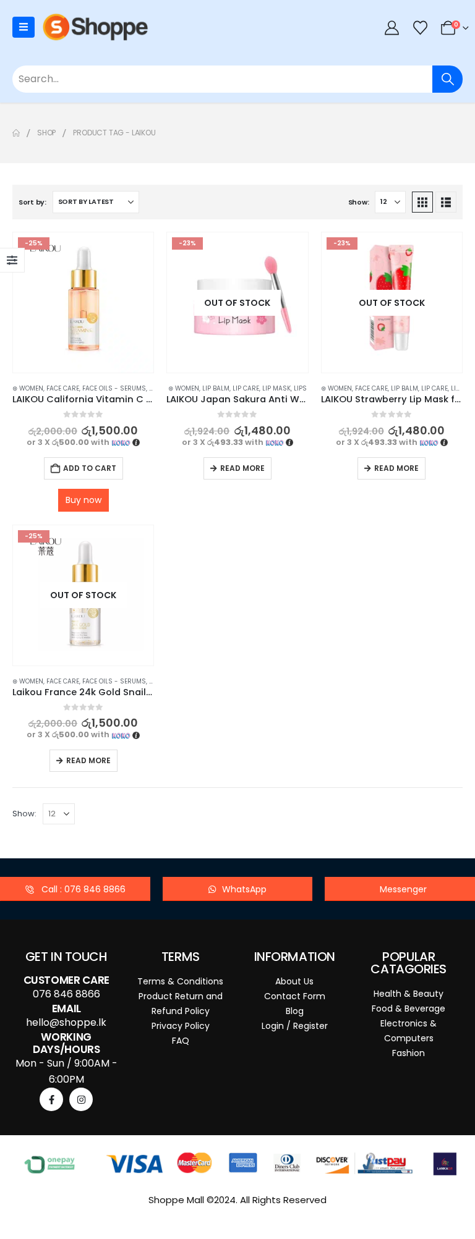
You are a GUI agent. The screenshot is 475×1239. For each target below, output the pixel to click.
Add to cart (89, 468)
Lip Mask (276, 388)
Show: (358, 202)
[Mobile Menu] (23, 27)
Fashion (408, 1053)
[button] (422, 202)
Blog (295, 1011)
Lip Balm (215, 388)
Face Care (62, 388)
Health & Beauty (408, 993)
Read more (242, 468)
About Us (294, 981)
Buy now (83, 500)
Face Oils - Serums (114, 388)
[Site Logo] (95, 27)
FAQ (180, 1040)
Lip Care (246, 388)
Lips (300, 388)
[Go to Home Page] (16, 133)
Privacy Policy (181, 1026)
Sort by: (32, 202)
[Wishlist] (420, 27)
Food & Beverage (408, 1008)
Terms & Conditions (180, 981)
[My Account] (392, 27)
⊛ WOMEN (27, 388)
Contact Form (294, 996)
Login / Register (295, 1026)
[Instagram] (81, 1099)
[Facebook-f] (51, 1099)
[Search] (447, 79)
